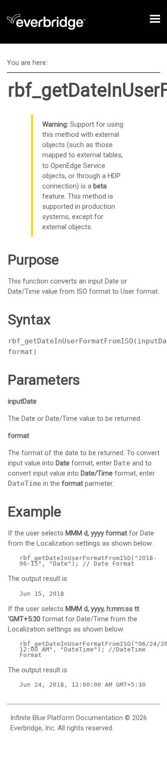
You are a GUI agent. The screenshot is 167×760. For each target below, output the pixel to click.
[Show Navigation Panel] (155, 18)
